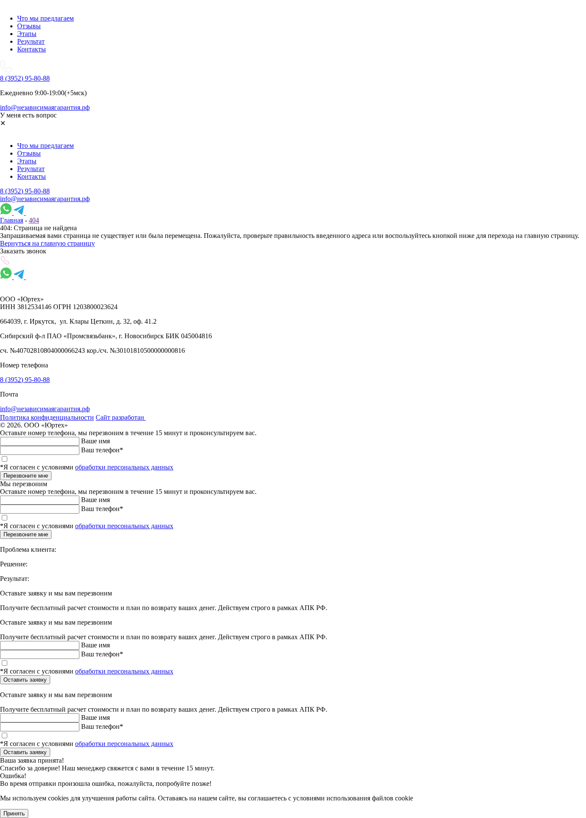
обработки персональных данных (124, 467)
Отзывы (29, 26)
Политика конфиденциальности (47, 417)
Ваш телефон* (102, 450)
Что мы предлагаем (45, 18)
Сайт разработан (121, 417)
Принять (14, 813)
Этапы (26, 33)
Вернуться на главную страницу (47, 243)
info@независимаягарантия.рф (45, 198)
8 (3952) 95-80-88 (25, 191)
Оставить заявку (25, 680)
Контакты (31, 49)
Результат (31, 41)
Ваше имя (95, 441)
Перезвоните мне (25, 475)
